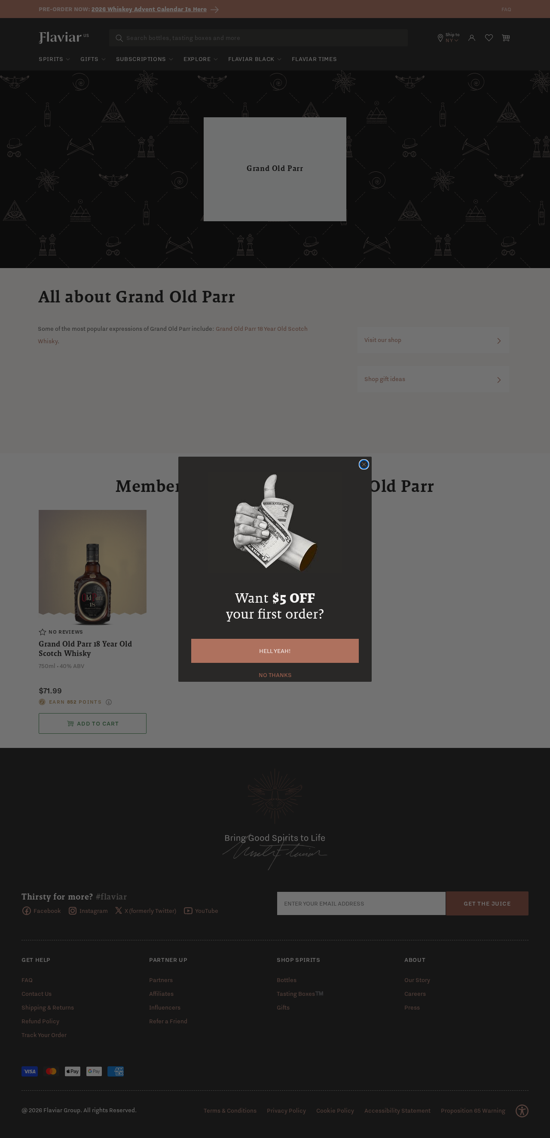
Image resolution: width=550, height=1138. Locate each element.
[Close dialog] (364, 464)
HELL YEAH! (275, 651)
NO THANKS (275, 674)
